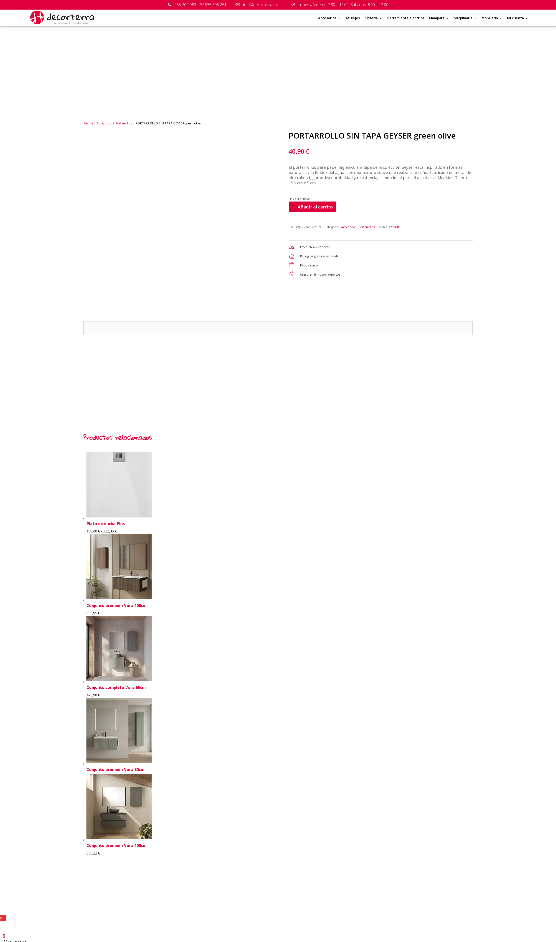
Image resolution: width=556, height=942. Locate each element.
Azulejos (353, 18)
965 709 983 (185, 4)
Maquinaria (463, 18)
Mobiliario (490, 18)
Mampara (437, 18)
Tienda (88, 123)
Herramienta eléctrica (405, 18)
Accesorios (327, 18)
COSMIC (395, 227)
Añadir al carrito (315, 207)
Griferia (371, 18)
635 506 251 (216, 4)
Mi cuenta (515, 18)
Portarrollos (123, 123)
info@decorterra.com (261, 4)
